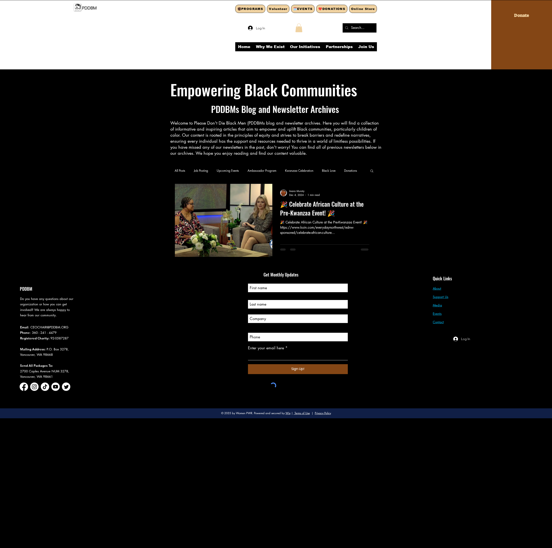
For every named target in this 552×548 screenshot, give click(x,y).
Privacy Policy (323, 413)
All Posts (180, 171)
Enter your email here (266, 348)
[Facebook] (24, 387)
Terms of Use (302, 413)
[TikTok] (45, 387)
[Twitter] (66, 387)
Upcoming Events (228, 171)
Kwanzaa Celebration (299, 171)
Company (256, 310)
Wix (287, 413)
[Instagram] (34, 387)
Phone (253, 329)
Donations (350, 171)
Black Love (329, 171)
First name (256, 280)
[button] (299, 27)
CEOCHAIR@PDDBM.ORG (49, 327)
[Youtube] (55, 387)
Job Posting (201, 171)
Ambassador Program (262, 171)
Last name (256, 296)
